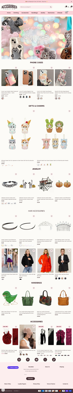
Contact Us (65, 384)
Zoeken (51, 7)
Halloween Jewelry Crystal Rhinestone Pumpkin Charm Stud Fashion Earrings (62, 198)
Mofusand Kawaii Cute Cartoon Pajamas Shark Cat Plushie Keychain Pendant (52, 160)
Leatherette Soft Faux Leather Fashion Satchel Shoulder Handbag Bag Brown (63, 312)
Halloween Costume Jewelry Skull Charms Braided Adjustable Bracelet (8, 198)
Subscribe (30, 378)
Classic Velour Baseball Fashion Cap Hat (27, 350)
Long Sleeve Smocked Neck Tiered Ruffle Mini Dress (45, 275)
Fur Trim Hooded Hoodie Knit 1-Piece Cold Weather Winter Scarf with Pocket (45, 351)
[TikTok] (54, 359)
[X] (45, 359)
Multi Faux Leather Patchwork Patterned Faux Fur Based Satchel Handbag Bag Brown (44, 313)
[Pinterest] (28, 359)
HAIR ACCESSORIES (36, 211)
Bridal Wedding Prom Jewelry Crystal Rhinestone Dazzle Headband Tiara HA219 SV (44, 241)
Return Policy (7, 384)
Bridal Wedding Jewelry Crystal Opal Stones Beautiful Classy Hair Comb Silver (63, 240)
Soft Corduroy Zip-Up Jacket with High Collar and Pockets (27, 275)
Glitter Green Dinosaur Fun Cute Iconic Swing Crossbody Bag (9, 312)
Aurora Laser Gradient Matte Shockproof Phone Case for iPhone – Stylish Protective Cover (9, 93)
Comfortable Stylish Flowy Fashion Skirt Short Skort (9, 275)
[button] (16, 67)
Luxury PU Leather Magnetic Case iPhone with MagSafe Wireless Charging (27, 92)
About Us (47, 367)
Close (71, 1)
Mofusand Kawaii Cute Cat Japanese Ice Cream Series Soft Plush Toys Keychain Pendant (17, 161)
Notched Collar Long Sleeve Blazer (62, 274)
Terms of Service (51, 384)
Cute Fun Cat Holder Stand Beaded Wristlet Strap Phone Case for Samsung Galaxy (45, 93)
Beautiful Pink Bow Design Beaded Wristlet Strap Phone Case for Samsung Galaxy (63, 93)
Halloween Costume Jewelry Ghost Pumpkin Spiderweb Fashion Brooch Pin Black (45, 199)
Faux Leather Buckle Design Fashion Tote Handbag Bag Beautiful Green (26, 312)
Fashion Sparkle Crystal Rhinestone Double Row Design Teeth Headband (8, 240)
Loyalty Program (22, 384)
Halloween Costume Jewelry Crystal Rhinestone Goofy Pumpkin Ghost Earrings (26, 199)
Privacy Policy (36, 384)
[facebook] (36, 359)
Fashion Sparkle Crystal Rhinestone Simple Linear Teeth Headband (26, 240)
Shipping (62, 367)
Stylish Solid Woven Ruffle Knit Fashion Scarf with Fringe (63, 351)
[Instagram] (19, 359)
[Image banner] (36, 38)
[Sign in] (68, 7)
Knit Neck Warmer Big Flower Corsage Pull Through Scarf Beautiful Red (9, 351)
